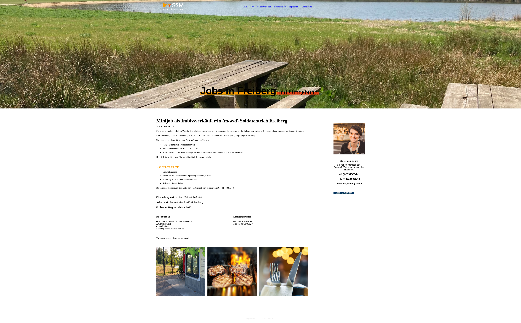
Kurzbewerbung (264, 7)
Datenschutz (307, 7)
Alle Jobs (247, 7)
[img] (173, 7)
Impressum (293, 7)
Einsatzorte (279, 7)
